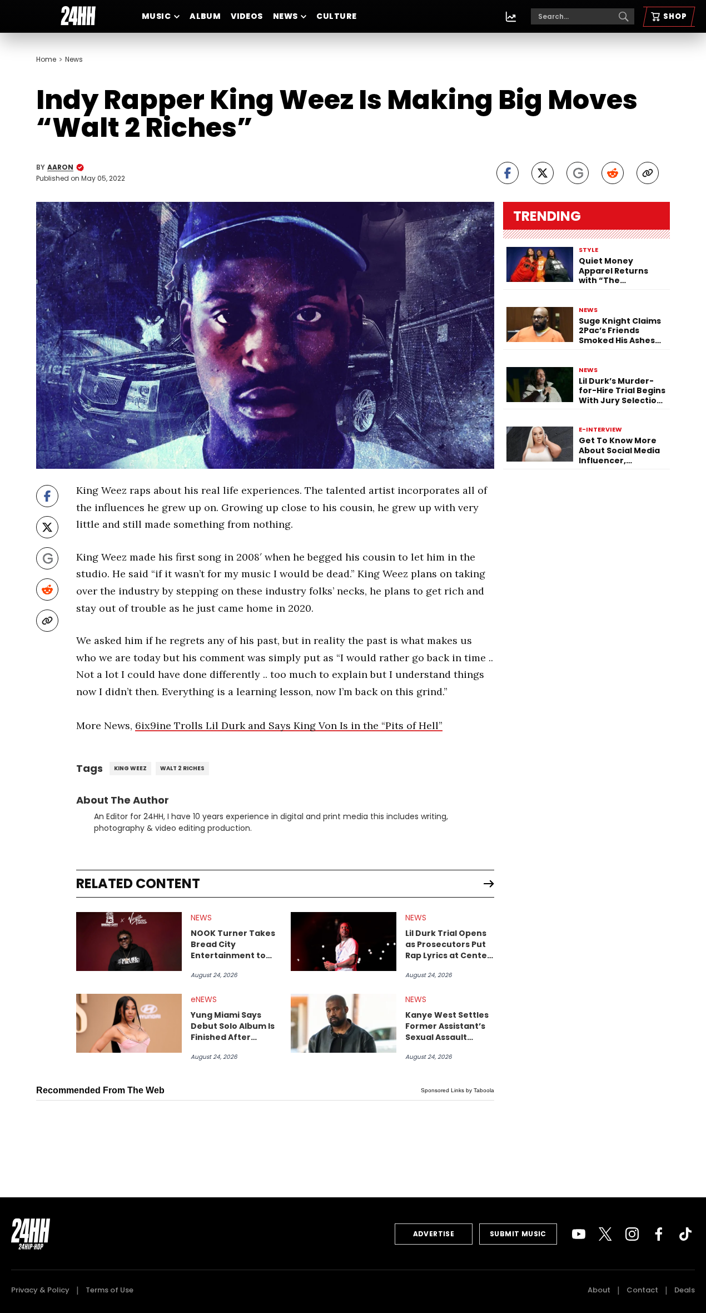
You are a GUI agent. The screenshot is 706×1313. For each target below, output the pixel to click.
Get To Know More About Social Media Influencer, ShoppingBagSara (619, 450)
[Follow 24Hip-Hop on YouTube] (578, 1234)
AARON (60, 167)
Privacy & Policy (40, 1290)
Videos (247, 16)
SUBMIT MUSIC (518, 1233)
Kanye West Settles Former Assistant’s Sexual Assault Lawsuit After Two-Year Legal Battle (447, 1026)
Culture (336, 16)
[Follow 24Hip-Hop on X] (605, 1234)
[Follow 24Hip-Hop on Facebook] (658, 1234)
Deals (684, 1290)
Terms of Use (109, 1290)
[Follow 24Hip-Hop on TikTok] (685, 1234)
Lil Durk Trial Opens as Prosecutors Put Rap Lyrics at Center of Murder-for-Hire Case (448, 944)
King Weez (130, 768)
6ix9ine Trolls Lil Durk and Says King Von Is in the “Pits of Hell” (289, 725)
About (599, 1290)
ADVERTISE (434, 1233)
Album (205, 16)
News (285, 16)
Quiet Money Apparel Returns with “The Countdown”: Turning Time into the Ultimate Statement (617, 271)
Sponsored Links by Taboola (457, 1090)
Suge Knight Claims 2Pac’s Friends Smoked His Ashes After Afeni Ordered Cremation (621, 331)
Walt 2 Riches (182, 768)
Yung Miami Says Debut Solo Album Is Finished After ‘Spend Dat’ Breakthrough (233, 1026)
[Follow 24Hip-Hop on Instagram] (632, 1234)
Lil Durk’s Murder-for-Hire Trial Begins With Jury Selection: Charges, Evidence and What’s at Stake (622, 391)
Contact (642, 1290)
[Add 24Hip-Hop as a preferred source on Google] (577, 173)
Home (46, 59)
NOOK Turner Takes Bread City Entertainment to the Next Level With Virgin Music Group (233, 944)
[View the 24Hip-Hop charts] (511, 17)
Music (156, 16)
